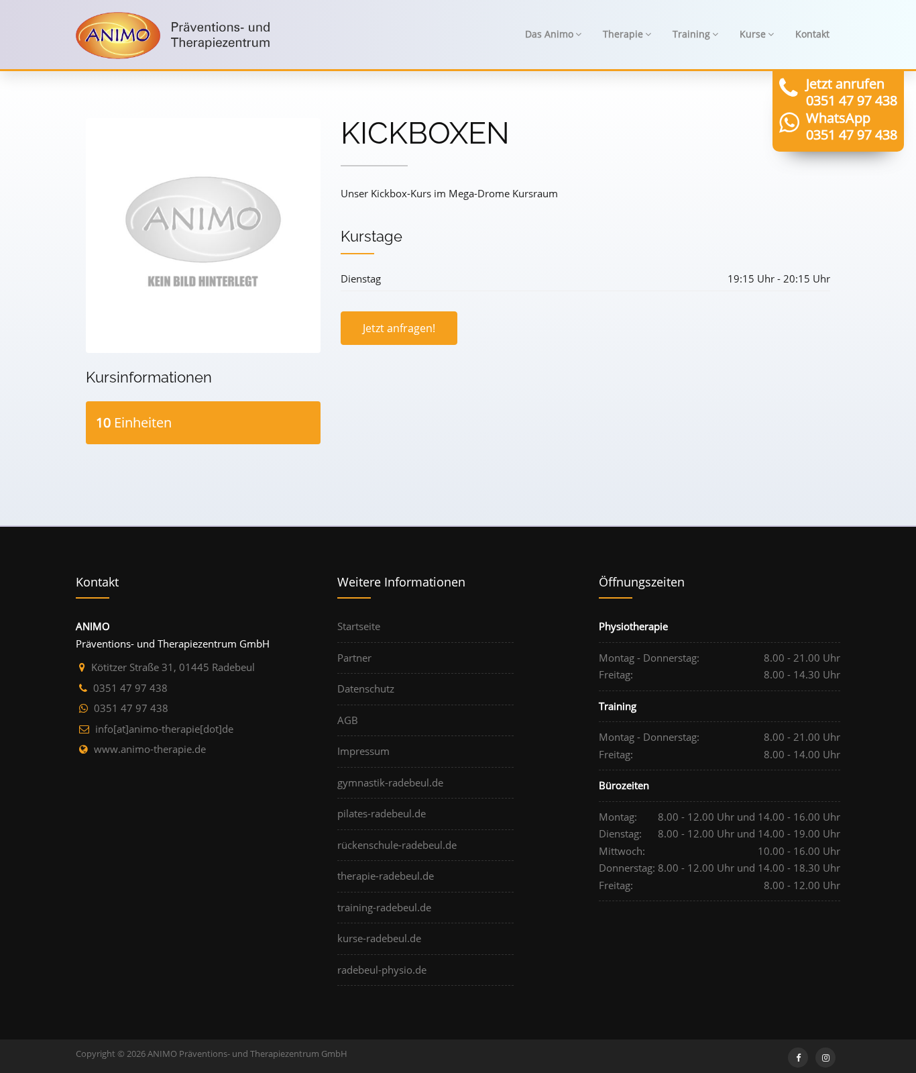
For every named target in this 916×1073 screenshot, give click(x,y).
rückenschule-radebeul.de (397, 845)
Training (691, 34)
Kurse (753, 34)
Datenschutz (365, 688)
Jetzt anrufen (845, 83)
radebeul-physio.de (381, 969)
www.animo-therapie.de (150, 749)
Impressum (363, 751)
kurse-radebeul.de (379, 938)
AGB (347, 720)
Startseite (358, 626)
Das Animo (549, 34)
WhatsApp (838, 118)
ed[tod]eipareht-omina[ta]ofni (164, 728)
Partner (354, 657)
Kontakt (812, 34)
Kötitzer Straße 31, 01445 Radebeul (173, 667)
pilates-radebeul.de (381, 813)
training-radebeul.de (384, 907)
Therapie (623, 34)
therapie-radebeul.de (385, 875)
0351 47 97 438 (851, 100)
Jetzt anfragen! (399, 328)
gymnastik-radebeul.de (390, 782)
